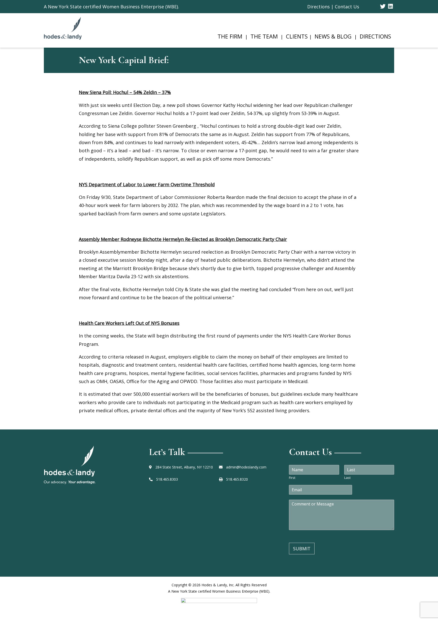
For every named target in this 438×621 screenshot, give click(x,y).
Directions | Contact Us (333, 7)
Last (347, 478)
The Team (264, 36)
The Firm (229, 36)
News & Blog (333, 36)
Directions (375, 36)
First (292, 478)
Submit (302, 548)
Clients (297, 36)
